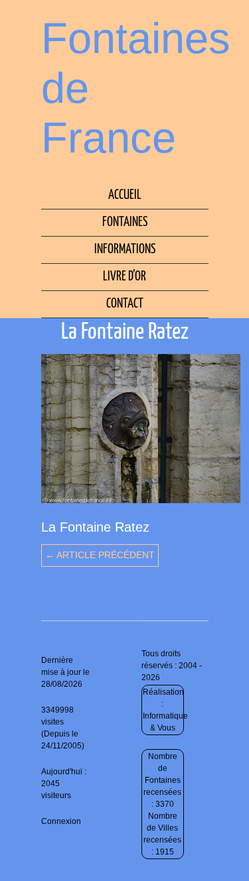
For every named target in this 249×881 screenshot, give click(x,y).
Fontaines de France (135, 88)
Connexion (61, 821)
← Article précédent (100, 555)
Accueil (124, 195)
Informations (124, 249)
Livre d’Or (124, 276)
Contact (124, 304)
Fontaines (124, 222)
